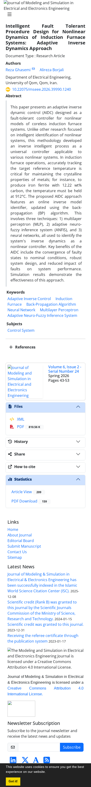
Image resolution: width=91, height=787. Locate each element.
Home (12, 529)
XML (20, 419)
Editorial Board (20, 540)
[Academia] (36, 761)
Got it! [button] (13, 781)
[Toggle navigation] (44, 14)
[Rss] (46, 761)
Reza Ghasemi (18, 69)
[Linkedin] (13, 761)
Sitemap (14, 557)
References (24, 347)
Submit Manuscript (24, 546)
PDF (28, 426)
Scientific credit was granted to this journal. (45, 624)
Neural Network (21, 309)
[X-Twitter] (25, 761)
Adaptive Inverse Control (29, 298)
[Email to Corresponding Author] (33, 69)
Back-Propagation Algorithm (51, 304)
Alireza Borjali (52, 69)
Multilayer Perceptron (59, 309)
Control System (21, 330)
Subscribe (71, 747)
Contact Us (17, 551)
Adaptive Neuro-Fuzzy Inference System (42, 315)
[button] (47, 772)
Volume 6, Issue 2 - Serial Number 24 (64, 369)
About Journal (19, 535)
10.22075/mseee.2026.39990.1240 (41, 89)
